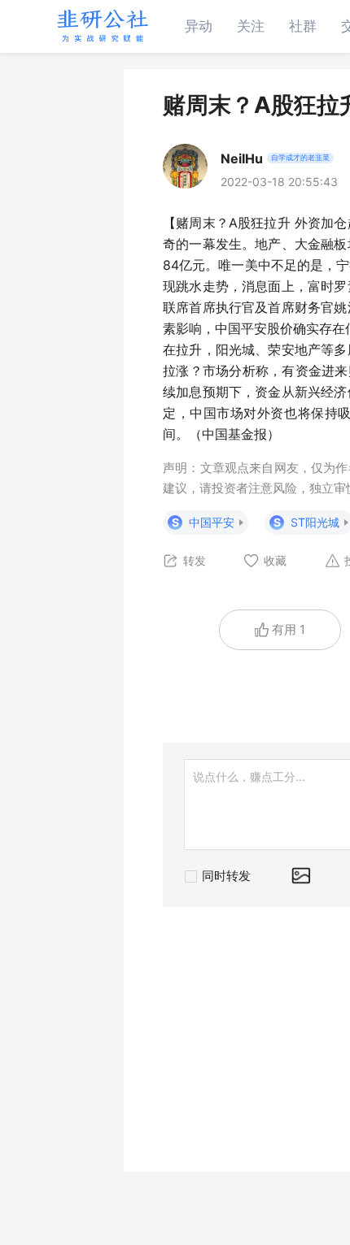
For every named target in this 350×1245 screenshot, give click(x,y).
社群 (303, 26)
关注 (251, 26)
